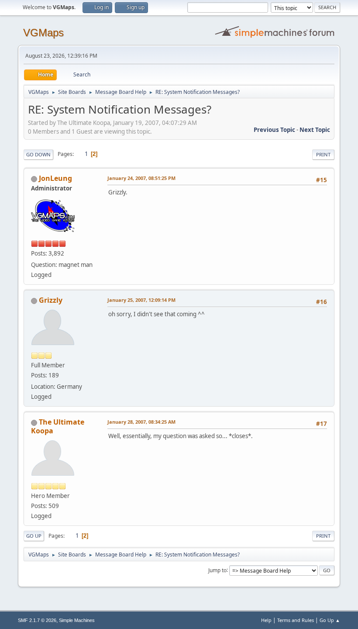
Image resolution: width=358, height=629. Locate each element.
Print (323, 154)
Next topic (314, 130)
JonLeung (55, 178)
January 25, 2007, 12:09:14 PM (141, 300)
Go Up (33, 535)
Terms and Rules (295, 620)
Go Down (38, 154)
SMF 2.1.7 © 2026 (37, 620)
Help (266, 620)
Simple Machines (77, 620)
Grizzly (50, 300)
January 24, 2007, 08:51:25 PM (141, 178)
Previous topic (274, 130)
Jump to (217, 570)
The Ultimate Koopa (57, 426)
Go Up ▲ (330, 620)
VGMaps (43, 32)
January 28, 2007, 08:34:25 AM (141, 421)
